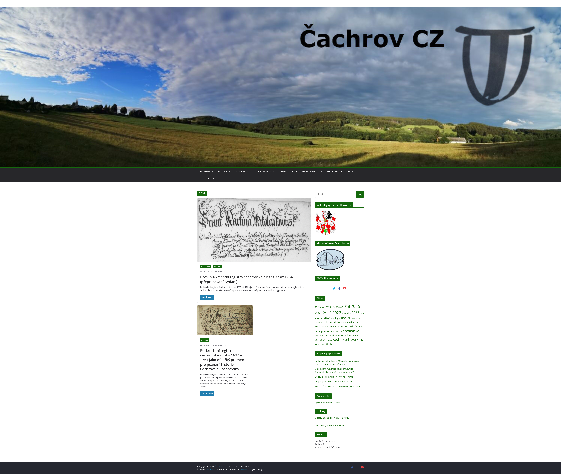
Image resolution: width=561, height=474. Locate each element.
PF (360, 326)
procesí (324, 331)
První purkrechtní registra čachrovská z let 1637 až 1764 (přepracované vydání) (246, 279)
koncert (348, 322)
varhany (340, 335)
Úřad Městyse (264, 171)
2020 (319, 312)
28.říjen (318, 307)
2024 (362, 313)
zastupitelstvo (344, 339)
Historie (222, 171)
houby (325, 322)
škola (329, 344)
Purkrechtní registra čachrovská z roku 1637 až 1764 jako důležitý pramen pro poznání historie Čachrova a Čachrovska (222, 359)
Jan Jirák (332, 322)
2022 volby (346, 313)
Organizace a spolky (338, 171)
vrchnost (348, 335)
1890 (323, 307)
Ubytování (205, 178)
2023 (355, 312)
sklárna (318, 335)
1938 (333, 307)
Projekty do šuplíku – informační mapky (333, 381)
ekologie (335, 318)
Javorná (340, 322)
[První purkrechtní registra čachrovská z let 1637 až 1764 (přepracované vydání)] (254, 230)
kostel (356, 322)
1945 (338, 306)
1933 (328, 306)
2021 (327, 312)
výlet (317, 340)
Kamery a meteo (310, 171)
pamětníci (351, 326)
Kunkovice (320, 326)
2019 (356, 306)
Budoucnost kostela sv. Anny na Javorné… (335, 376)
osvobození (337, 326)
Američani (319, 318)
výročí (322, 340)
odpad (328, 326)
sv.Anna (325, 335)
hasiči (345, 318)
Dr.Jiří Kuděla (220, 271)
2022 (337, 312)
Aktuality (205, 171)
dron (327, 318)
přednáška (351, 331)
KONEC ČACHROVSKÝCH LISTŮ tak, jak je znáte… (338, 386)
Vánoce (356, 335)
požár (318, 331)
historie (318, 322)
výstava (329, 340)
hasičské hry (355, 318)
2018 (345, 306)
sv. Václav (333, 335)
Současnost (242, 171)
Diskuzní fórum (288, 171)
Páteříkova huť (335, 331)
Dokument (205, 267)
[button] (211, 171)
